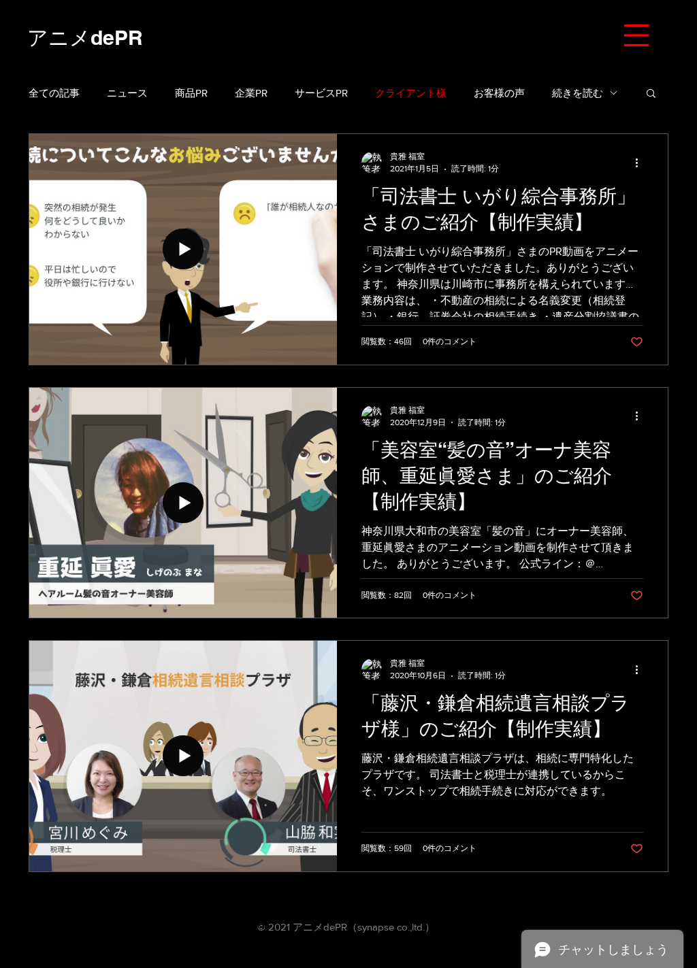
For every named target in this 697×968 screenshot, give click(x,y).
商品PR (191, 93)
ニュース (127, 93)
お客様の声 (499, 93)
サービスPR (321, 93)
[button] (636, 35)
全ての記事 (54, 93)
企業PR (251, 93)
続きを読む (577, 93)
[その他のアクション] (641, 162)
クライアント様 (411, 93)
